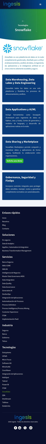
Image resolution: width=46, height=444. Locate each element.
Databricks (6, 406)
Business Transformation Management (16, 251)
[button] (40, 4)
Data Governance (8, 287)
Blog (4, 225)
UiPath (4, 356)
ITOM (4, 315)
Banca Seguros (7, 262)
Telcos (4, 341)
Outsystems (6, 352)
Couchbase (6, 370)
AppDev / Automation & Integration (15, 247)
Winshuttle (6, 367)
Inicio (4, 218)
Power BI (5, 384)
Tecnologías (23, 25)
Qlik (3, 395)
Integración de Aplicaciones (12, 298)
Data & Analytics (8, 243)
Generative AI (7, 290)
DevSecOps (6, 294)
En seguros (6, 240)
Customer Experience (10, 312)
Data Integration (8, 280)
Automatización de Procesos (13, 301)
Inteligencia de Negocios (11, 273)
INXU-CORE (6, 265)
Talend (4, 381)
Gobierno (5, 337)
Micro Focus (6, 359)
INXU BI (5, 269)
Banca (4, 334)
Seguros (5, 330)
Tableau (5, 402)
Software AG (7, 363)
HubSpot (5, 377)
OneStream (6, 399)
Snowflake (6, 392)
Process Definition (9, 305)
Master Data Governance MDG (13, 276)
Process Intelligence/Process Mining (15, 308)
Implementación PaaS (10, 319)
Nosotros (5, 221)
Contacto (5, 228)
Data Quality (6, 283)
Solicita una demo (14, 161)
